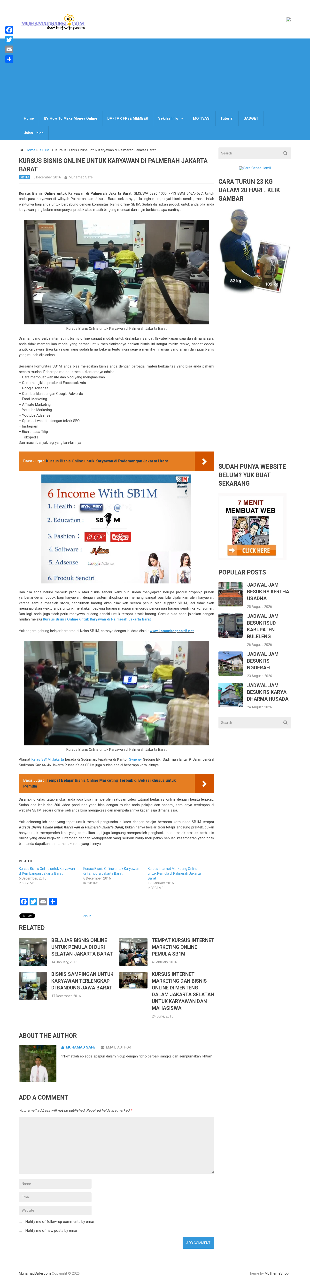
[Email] (9, 49)
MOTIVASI (201, 118)
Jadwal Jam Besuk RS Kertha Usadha (268, 591)
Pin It (87, 916)
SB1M (44, 150)
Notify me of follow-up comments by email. (60, 1221)
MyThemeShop (277, 1273)
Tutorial (226, 118)
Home (29, 118)
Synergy (135, 759)
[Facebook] (9, 30)
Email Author (118, 1047)
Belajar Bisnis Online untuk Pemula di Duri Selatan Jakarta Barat (82, 947)
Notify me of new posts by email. (51, 1230)
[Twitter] (9, 40)
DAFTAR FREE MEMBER (127, 118)
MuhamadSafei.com (35, 1273)
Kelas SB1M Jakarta (47, 759)
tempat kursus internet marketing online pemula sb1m (183, 947)
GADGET (250, 118)
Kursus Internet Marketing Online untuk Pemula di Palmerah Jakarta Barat (174, 873)
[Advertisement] (155, 75)
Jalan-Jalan (34, 133)
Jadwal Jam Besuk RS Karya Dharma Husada (267, 692)
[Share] (9, 59)
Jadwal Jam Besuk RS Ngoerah (263, 661)
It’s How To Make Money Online (70, 118)
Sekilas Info (168, 118)
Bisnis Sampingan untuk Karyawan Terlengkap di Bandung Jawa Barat (82, 981)
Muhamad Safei (81, 177)
